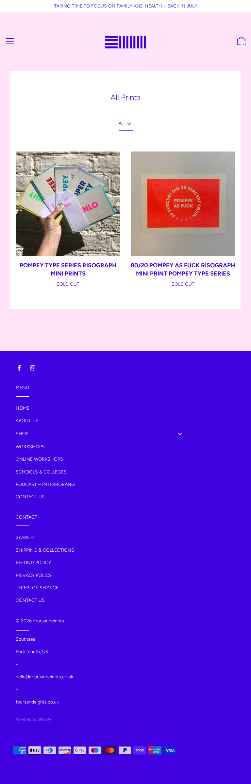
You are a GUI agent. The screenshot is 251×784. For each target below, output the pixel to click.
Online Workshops (39, 459)
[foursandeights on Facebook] (19, 368)
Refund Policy (33, 562)
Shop (22, 434)
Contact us (30, 497)
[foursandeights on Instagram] (32, 368)
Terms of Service (37, 588)
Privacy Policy (34, 575)
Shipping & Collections (45, 550)
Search (25, 537)
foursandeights (48, 621)
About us (27, 420)
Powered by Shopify (33, 719)
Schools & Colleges (41, 472)
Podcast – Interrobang (45, 484)
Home (22, 408)
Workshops (30, 447)
